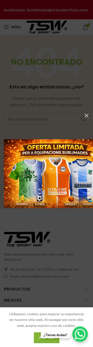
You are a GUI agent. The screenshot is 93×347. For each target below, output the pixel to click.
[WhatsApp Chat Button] (80, 334)
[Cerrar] (86, 115)
